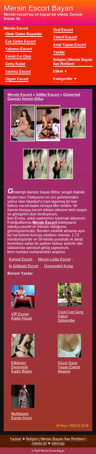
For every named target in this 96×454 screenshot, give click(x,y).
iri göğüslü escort (23, 266)
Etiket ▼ (60, 71)
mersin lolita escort (54, 259)
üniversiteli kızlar (58, 266)
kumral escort (20, 259)
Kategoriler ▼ (65, 79)
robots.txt (39, 443)
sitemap (58, 443)
